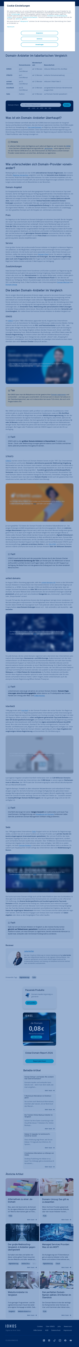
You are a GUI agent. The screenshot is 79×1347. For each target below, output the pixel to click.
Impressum (10, 27)
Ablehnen (39, 39)
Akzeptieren (24, 21)
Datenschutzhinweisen (30, 17)
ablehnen (19, 19)
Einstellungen (16, 14)
